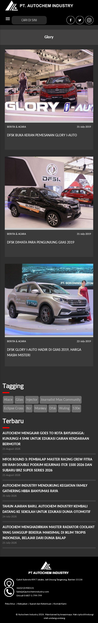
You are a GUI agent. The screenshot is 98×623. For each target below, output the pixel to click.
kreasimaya (66, 614)
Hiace (8, 400)
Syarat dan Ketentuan (41, 604)
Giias (19, 400)
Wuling (64, 408)
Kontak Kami (60, 604)
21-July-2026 (10, 543)
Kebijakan (23, 604)
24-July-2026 (10, 516)
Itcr (28, 408)
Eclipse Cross (13, 408)
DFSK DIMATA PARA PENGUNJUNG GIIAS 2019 (40, 242)
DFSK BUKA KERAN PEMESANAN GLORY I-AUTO (42, 135)
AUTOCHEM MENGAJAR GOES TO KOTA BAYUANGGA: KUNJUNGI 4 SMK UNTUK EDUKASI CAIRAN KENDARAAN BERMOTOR (46, 439)
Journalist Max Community (60, 400)
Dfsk (52, 408)
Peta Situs (10, 604)
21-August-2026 (11, 449)
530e (76, 408)
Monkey (40, 408)
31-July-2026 (10, 496)
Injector (32, 400)
